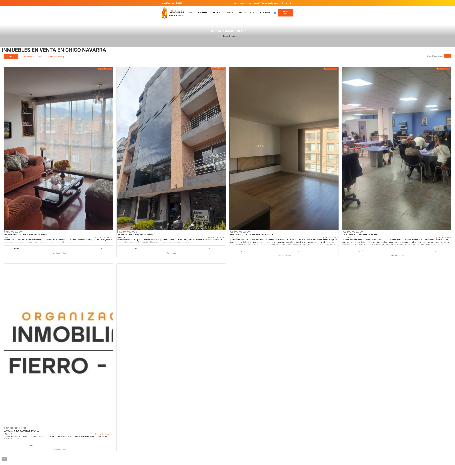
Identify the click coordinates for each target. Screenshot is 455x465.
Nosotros (215, 13)
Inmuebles (202, 13)
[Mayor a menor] (449, 56)
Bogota (98, 237)
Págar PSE (285, 12)
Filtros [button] (11, 57)
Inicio (191, 13)
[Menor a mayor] (446, 56)
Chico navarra (107, 237)
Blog (252, 13)
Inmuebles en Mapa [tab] (56, 56)
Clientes (241, 13)
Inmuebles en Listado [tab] (32, 56)
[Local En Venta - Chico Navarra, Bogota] (58, 345)
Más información (59, 253)
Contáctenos (264, 13)
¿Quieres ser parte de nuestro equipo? (246, 3)
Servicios (228, 13)
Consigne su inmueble (270, 3)
